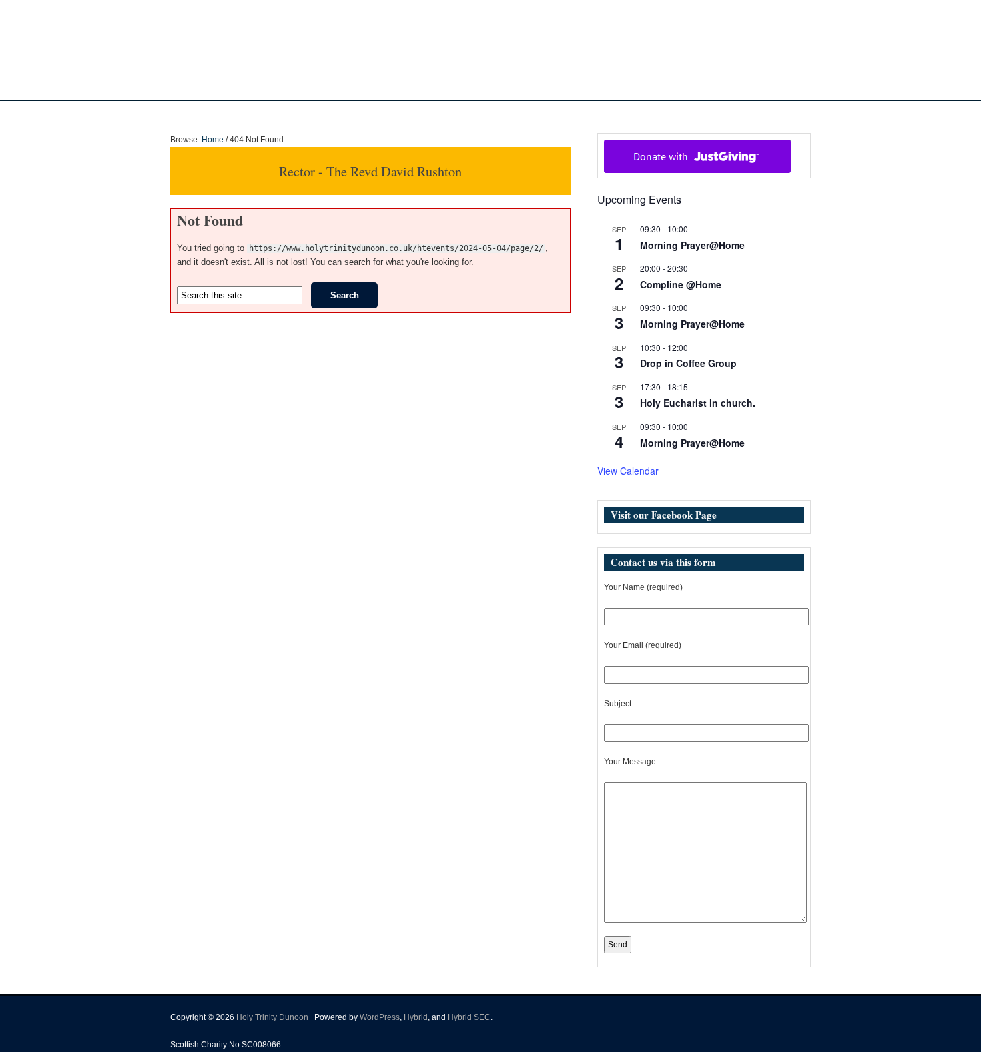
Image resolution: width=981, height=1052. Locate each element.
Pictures (516, 114)
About (409, 114)
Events (560, 114)
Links (612, 114)
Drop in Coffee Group (688, 363)
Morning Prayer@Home (692, 245)
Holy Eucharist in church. (697, 402)
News (460, 114)
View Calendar (628, 470)
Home (371, 114)
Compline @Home (680, 284)
